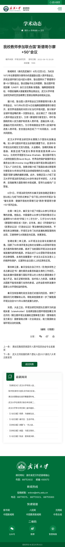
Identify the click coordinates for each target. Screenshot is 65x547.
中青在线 (57, 514)
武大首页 (56, 2)
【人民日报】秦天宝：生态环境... (21, 419)
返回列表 (29, 364)
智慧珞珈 (53, 534)
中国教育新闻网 (33, 514)
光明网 (58, 510)
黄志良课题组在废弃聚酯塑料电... (21, 397)
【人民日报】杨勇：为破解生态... (21, 414)
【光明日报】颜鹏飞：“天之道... (21, 425)
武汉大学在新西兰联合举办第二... (21, 402)
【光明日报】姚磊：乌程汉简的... (21, 431)
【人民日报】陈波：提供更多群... (21, 436)
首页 (26, 30)
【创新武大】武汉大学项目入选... (21, 385)
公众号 (12, 534)
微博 (32, 534)
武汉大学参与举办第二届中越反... (21, 408)
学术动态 (34, 30)
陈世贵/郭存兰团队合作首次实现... (22, 391)
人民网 (32, 510)
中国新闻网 (8, 514)
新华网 (6, 510)
